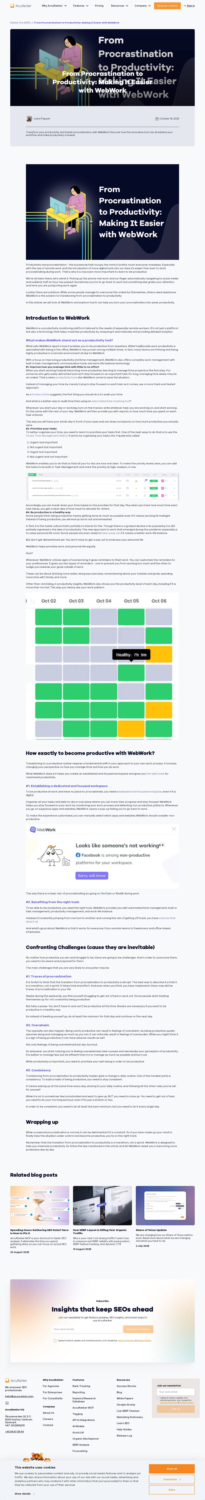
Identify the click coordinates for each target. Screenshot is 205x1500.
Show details (23, 1493)
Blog (119, 1392)
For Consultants (53, 1398)
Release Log (124, 1435)
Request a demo (167, 5)
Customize (170, 1479)
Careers (48, 1419)
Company (141, 5)
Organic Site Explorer (86, 1438)
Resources (117, 5)
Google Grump (126, 1404)
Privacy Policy (144, 1340)
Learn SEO (123, 1423)
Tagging (78, 1413)
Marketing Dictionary (130, 1417)
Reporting (79, 1392)
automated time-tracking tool (111, 401)
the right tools (155, 774)
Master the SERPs (20, 22)
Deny (172, 1489)
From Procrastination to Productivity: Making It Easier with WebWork (76, 22)
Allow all (172, 1468)
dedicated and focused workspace (140, 791)
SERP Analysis (81, 1444)
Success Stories (126, 1386)
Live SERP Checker (128, 1410)
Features (78, 5)
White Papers (125, 1398)
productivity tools (67, 377)
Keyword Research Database (84, 1400)
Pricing (99, 5)
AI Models (78, 1426)
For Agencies (51, 1386)
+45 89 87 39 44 (14, 1431)
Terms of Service (126, 1340)
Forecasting (80, 1451)
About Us (48, 1412)
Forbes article (40, 394)
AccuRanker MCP (83, 1407)
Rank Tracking (81, 1386)
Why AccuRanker (52, 5)
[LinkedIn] (7, 1403)
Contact (48, 1425)
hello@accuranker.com (19, 1396)
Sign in (191, 5)
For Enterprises (52, 1392)
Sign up (176, 1408)
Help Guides (124, 1429)
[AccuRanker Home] (20, 5)
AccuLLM (78, 1432)
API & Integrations (84, 1420)
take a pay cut (111, 533)
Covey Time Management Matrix (46, 435)
